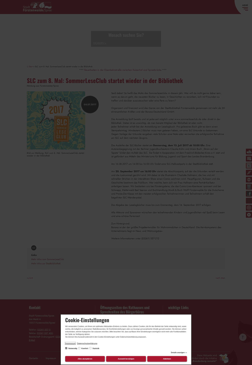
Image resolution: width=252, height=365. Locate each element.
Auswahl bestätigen (126, 359)
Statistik (95, 348)
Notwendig (73, 348)
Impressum (70, 343)
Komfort (85, 348)
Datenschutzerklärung (87, 343)
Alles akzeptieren (85, 359)
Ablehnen (167, 359)
